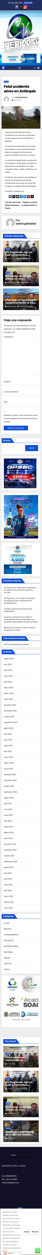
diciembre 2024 (10, 775)
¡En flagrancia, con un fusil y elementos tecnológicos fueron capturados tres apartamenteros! (19, 600)
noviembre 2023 (10, 850)
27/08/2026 (11, 1064)
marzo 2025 (8, 757)
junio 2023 (8, 879)
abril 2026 (8, 682)
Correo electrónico (11, 392)
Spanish (10, 1253)
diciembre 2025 (10, 705)
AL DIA (6, 81)
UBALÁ (7, 969)
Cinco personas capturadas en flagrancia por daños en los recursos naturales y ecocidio (20, 590)
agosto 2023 (9, 867)
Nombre (7, 382)
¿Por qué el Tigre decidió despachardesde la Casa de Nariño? (21, 302)
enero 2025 (8, 769)
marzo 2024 (8, 827)
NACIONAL (8, 952)
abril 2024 (8, 821)
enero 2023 (8, 908)
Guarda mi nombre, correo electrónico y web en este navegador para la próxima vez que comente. (20, 418)
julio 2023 (8, 873)
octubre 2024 (9, 786)
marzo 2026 (8, 688)
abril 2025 (8, 751)
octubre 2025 (9, 717)
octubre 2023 (9, 856)
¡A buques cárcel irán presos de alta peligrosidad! (18, 278)
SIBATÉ (7, 958)
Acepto (26, 1232)
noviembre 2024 (10, 780)
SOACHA (7, 964)
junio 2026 (8, 670)
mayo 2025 (8, 746)
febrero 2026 (9, 693)
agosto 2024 (9, 798)
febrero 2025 (9, 763)
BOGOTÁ (7, 929)
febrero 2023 (9, 902)
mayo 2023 (8, 885)
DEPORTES (9, 940)
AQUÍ (4, 1251)
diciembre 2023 (10, 844)
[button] (35, 68)
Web (5, 402)
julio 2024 (8, 804)
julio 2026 (8, 664)
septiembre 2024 (10, 792)
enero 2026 (8, 699)
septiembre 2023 (10, 861)
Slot (3, 1193)
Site (6, 1193)
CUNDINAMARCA (11, 935)
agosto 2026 (9, 659)
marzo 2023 (8, 896)
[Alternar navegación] (19, 67)
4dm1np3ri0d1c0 (21, 97)
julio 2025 (8, 734)
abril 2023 (8, 890)
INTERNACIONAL (11, 946)
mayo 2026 (8, 676)
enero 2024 (8, 838)
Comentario (9, 337)
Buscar (6, 440)
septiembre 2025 (10, 722)
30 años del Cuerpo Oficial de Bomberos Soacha (13, 205)
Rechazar (35, 1232)
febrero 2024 (9, 832)
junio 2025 (8, 740)
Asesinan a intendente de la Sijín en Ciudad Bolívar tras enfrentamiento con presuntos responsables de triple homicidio (20, 619)
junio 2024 (8, 809)
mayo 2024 (8, 815)
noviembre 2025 (10, 711)
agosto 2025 (9, 728)
